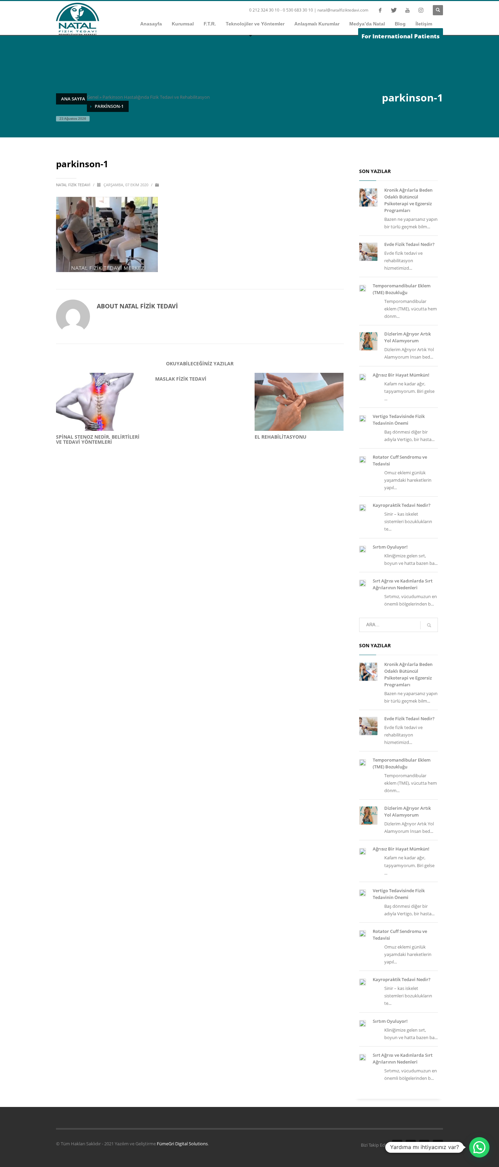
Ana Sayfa (73, 99)
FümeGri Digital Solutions (182, 1144)
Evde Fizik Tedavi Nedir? (409, 244)
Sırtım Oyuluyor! (390, 547)
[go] (429, 625)
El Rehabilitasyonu (281, 437)
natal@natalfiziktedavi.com (342, 10)
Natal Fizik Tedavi (73, 184)
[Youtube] (407, 10)
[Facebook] (380, 10)
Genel (92, 97)
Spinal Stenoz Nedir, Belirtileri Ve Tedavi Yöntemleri (98, 439)
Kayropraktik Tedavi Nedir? (401, 505)
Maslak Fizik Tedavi (180, 379)
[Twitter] (394, 10)
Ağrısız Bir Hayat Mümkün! (401, 375)
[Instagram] (421, 10)
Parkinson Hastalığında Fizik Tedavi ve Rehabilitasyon (156, 97)
